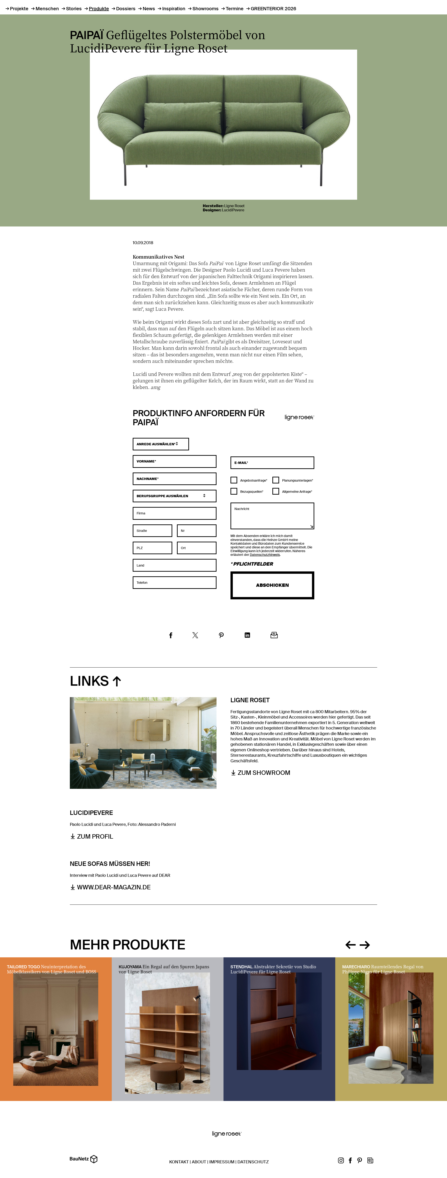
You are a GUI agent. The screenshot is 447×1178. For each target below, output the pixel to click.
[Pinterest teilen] (221, 636)
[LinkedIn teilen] (247, 636)
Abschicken (272, 585)
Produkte (99, 9)
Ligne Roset (234, 205)
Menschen (47, 9)
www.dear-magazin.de (114, 887)
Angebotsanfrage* (253, 480)
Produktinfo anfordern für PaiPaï (199, 418)
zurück (350, 944)
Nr (183, 531)
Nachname (147, 479)
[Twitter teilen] (195, 636)
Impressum (221, 1162)
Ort (183, 548)
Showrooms (206, 9)
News (149, 9)
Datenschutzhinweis (265, 555)
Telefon (142, 582)
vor (364, 944)
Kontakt (179, 1162)
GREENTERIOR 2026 (273, 9)
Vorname (146, 461)
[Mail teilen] (274, 636)
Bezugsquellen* (251, 491)
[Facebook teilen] (171, 636)
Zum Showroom (264, 773)
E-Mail (240, 463)
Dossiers (125, 9)
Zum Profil (95, 836)
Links (89, 681)
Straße (142, 531)
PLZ (140, 548)
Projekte (19, 9)
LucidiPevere (233, 210)
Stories (74, 9)
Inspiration (173, 9)
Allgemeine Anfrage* (296, 491)
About (199, 1162)
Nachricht (241, 509)
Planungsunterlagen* (297, 480)
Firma (141, 513)
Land (140, 565)
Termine (235, 9)
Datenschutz (253, 1162)
